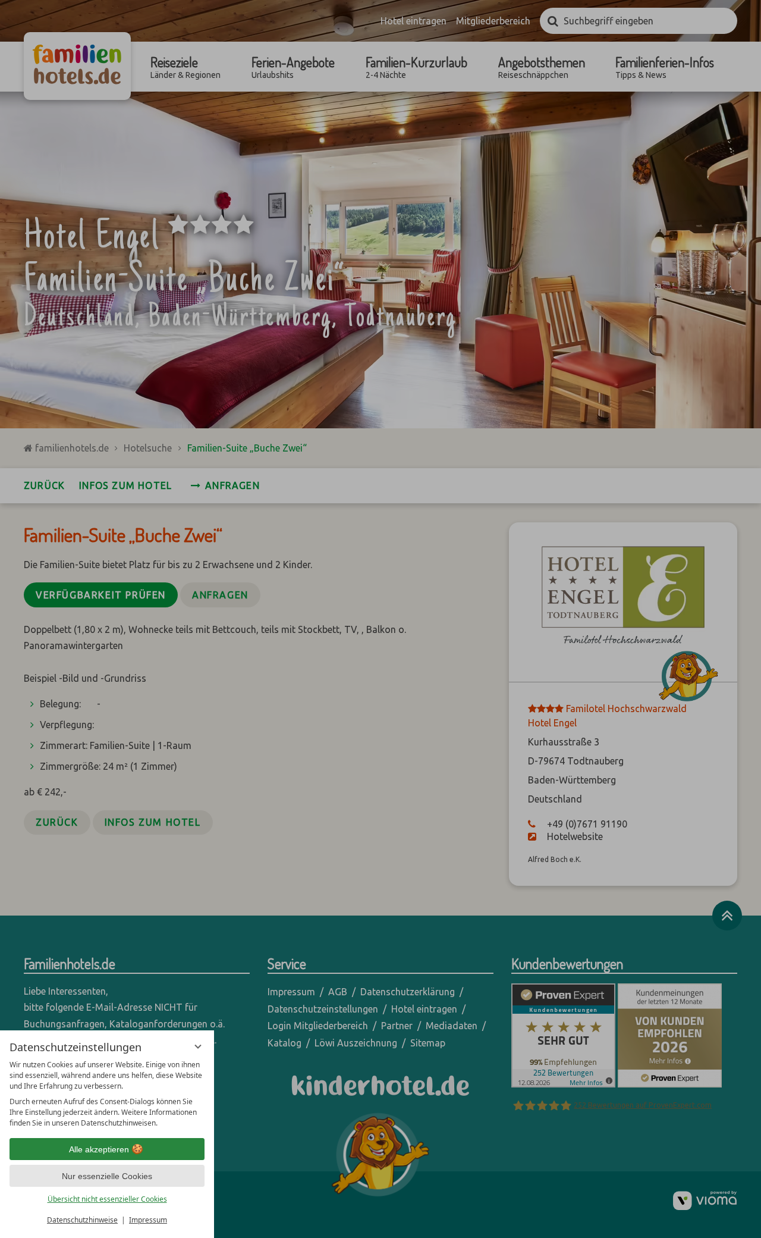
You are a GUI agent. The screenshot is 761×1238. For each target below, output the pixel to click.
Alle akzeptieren (99, 1149)
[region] (107, 1094)
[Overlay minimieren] (198, 1046)
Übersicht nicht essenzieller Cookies (107, 1199)
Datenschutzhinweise (82, 1220)
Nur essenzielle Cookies (107, 1176)
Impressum (148, 1220)
